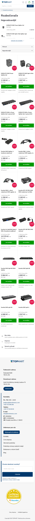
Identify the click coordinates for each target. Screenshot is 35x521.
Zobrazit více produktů (17, 40)
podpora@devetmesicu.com (11, 402)
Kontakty (5, 436)
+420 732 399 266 (8, 404)
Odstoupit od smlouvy (11, 432)
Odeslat (17, 474)
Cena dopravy (7, 439)
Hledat (30, 6)
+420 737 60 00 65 (8, 409)
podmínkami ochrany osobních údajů (11, 479)
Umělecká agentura (22, 512)
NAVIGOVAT (8, 388)
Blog (4, 452)
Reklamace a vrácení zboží (11, 449)
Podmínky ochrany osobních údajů (13, 446)
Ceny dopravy (12, 512)
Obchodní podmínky (9, 443)
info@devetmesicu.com (10, 413)
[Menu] (33, 2)
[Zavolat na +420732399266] (23, 2)
